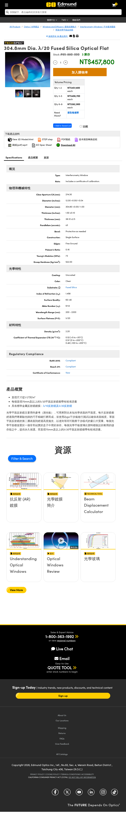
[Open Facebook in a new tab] (55, 793)
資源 (46, 157)
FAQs (62, 738)
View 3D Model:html (22, 139)
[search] (63, 12)
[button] (74, 36)
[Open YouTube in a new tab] (79, 793)
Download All (68, 145)
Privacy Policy (37, 774)
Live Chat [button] (64, 648)
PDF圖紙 (65, 139)
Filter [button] (15, 458)
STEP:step (47, 139)
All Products (15, 26)
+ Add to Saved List (62, 125)
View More (16, 590)
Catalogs (62, 754)
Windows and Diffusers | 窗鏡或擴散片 (59, 26)
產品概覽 (33, 157)
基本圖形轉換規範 (87, 139)
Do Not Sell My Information (82, 777)
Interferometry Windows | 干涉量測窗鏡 (97, 26)
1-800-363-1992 (59, 636)
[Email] (71, 36)
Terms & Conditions (70, 774)
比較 (85, 126)
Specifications (14, 157)
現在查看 (24, 510)
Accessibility (88, 774)
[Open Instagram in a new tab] (103, 793)
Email (64, 658)
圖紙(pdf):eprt (19, 144)
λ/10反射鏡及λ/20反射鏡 (57, 405)
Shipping (62, 727)
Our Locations (62, 720)
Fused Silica (71, 287)
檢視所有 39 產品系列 (58, 36)
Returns (62, 733)
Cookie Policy (53, 774)
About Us (62, 715)
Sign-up (63, 695)
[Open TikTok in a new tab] (114, 793)
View (68, 372)
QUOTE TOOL (60, 667)
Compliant (71, 360)
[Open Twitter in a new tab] (67, 793)
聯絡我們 (76, 20)
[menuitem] (7, 4)
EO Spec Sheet (43, 144)
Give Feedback (62, 743)
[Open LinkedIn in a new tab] (91, 793)
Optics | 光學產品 (31, 26)
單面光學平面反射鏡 (64, 29)
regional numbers (66, 640)
